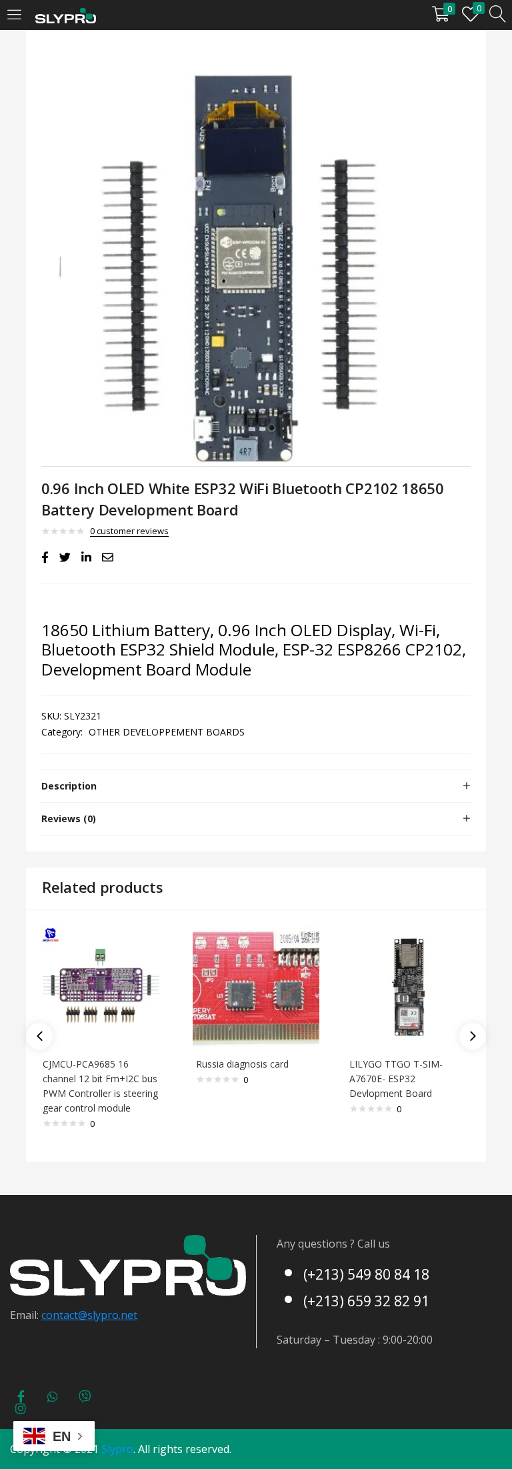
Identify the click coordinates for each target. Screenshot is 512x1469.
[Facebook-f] (21, 1396)
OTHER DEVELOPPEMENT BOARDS (167, 731)
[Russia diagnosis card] (256, 986)
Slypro (117, 1449)
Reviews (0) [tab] (68, 818)
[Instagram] (21, 1408)
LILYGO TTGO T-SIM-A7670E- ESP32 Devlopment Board (396, 1079)
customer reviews (129, 531)
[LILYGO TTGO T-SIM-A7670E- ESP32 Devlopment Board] (409, 986)
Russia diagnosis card (242, 1064)
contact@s (67, 1315)
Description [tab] (69, 786)
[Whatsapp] (53, 1396)
